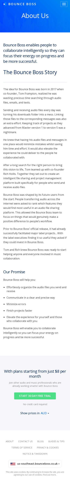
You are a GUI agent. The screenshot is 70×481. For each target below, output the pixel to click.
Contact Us (25, 441)
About (10, 441)
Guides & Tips (56, 441)
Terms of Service (21, 447)
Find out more (49, 474)
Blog (40, 441)
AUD (44, 413)
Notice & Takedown (35, 453)
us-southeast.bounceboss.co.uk (36, 463)
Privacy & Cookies (48, 447)
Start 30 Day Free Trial (35, 396)
